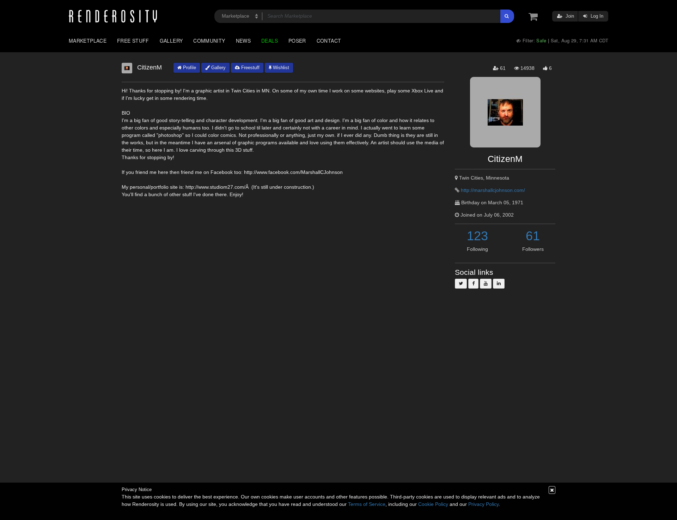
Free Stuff (133, 40)
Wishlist (280, 67)
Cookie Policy (433, 504)
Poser (297, 40)
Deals (269, 40)
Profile (189, 67)
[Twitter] (461, 284)
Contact (329, 40)
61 (533, 236)
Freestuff (250, 67)
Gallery (171, 40)
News (243, 40)
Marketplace (87, 40)
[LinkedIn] (499, 284)
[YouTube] (486, 284)
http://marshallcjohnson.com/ (493, 190)
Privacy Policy (483, 504)
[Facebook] (473, 284)
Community (209, 40)
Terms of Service (366, 504)
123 (477, 236)
